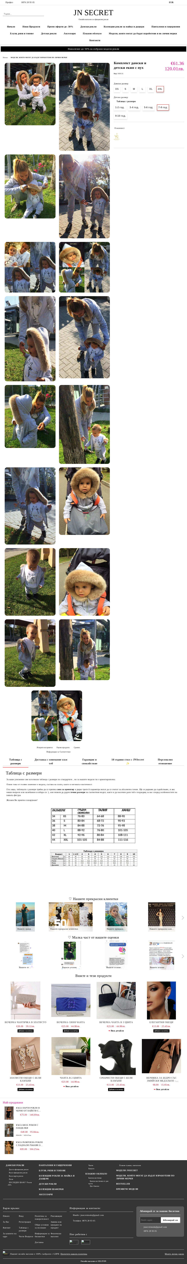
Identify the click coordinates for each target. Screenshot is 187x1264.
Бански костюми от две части (98, 1182)
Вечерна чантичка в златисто (25, 1022)
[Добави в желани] (182, 128)
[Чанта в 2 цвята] (70, 1056)
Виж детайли (117, 1031)
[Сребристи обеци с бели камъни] (116, 1056)
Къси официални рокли (18, 1173)
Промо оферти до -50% (60, 26)
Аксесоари (70, 33)
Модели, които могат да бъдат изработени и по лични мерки (143, 33)
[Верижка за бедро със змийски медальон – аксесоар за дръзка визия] (161, 1056)
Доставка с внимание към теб (51, 761)
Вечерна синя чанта (71, 1022)
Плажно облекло (92, 33)
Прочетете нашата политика (73, 1254)
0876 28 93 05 (27, 2)
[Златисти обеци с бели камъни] (25, 1056)
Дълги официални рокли (18, 1169)
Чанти (90, 1165)
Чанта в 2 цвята (71, 1078)
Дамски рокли (88, 26)
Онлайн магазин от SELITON (93, 1261)
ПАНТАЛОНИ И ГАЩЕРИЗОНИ (55, 1165)
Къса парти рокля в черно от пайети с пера (28, 1109)
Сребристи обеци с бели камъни (116, 1079)
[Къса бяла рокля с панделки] (9, 1130)
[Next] (182, 918)
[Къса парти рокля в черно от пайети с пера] (9, 1113)
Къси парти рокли (16, 1176)
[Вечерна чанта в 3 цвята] (116, 1000)
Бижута (91, 1169)
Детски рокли (49, 33)
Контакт (7, 1228)
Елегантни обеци (161, 1022)
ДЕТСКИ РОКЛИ (48, 1184)
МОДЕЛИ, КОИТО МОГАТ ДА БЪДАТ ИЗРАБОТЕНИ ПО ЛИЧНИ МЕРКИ (39, 57)
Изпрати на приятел (45, 747)
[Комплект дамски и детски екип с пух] (30, 94)
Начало (11, 26)
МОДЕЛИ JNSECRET (127, 1170)
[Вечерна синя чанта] (70, 1000)
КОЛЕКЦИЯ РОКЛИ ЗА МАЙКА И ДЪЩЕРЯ (57, 1177)
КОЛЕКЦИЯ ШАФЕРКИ (51, 1189)
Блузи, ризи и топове (22, 33)
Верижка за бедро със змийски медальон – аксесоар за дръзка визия (161, 1079)
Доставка (39, 1242)
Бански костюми (94, 1178)
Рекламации (56, 1216)
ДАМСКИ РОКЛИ (15, 1165)
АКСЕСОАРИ (46, 1194)
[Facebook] (178, 2)
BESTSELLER (123, 1184)
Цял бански (94, 1186)
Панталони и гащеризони (165, 26)
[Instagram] (182, 2)
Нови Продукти (31, 26)
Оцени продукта (63, 747)
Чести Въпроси (26, 1236)
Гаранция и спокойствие (89, 761)
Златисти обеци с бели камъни (25, 1079)
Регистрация (25, 1222)
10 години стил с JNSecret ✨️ (127, 761)
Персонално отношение (165, 761)
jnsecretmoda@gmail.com (92, 1215)
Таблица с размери (126, 101)
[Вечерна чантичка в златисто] (25, 1000)
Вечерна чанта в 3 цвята (116, 1022)
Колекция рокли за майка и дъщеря (124, 26)
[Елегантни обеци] (161, 1000)
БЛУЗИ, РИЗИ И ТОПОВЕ (52, 1171)
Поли (11, 1179)
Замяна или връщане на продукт (56, 1225)
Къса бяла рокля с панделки (27, 1126)
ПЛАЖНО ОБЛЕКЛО (96, 1174)
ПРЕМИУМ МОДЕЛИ (127, 1189)
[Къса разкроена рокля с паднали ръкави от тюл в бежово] (9, 1147)
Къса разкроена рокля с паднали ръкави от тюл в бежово (29, 1144)
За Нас (6, 1222)
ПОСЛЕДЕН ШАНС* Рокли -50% (19, 1183)
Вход (21, 1216)
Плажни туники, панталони (130, 1165)
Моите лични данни (174, 1254)
